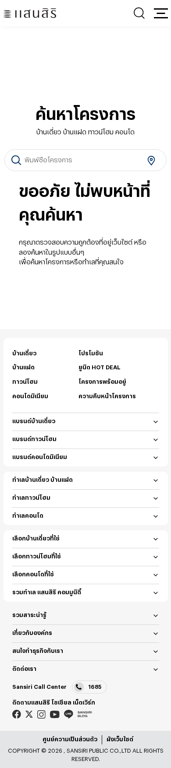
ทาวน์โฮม (25, 382)
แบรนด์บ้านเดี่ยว (33, 421)
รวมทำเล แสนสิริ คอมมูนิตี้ (46, 592)
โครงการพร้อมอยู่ (102, 382)
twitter (29, 714)
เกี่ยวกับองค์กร (32, 633)
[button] (161, 13)
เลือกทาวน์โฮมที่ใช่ (36, 556)
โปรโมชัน (90, 353)
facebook (16, 714)
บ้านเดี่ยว (24, 353)
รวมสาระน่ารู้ (29, 615)
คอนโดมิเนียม (30, 396)
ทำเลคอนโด (27, 516)
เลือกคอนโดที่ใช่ (33, 574)
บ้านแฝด (23, 367)
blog (85, 714)
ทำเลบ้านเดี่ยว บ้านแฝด (42, 480)
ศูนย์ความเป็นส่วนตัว (70, 739)
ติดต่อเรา (24, 669)
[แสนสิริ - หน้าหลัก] (30, 13)
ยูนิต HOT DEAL (99, 367)
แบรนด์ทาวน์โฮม (34, 439)
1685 (94, 687)
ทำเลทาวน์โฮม (31, 498)
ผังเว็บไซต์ (120, 739)
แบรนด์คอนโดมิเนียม (39, 457)
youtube (55, 714)
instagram (41, 714)
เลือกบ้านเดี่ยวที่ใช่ (36, 538)
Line (68, 714)
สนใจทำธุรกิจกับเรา (37, 651)
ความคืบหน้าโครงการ (107, 396)
